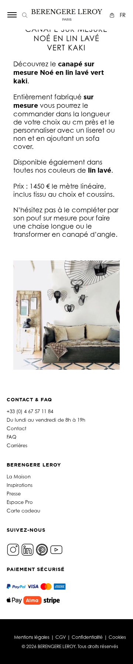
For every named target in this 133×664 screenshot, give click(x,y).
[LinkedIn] (27, 549)
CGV (60, 637)
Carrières (17, 445)
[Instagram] (13, 549)
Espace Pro (20, 502)
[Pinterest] (41, 549)
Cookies (117, 637)
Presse (14, 494)
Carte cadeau (23, 511)
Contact (16, 428)
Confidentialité (87, 637)
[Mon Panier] (112, 15)
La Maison (19, 476)
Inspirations (20, 485)
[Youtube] (56, 549)
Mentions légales (32, 637)
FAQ (11, 437)
